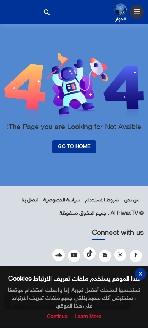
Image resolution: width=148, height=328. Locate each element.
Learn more (88, 317)
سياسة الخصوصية (61, 200)
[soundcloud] (58, 255)
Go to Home (74, 147)
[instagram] (105, 256)
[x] (120, 255)
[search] (46, 12)
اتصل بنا (30, 200)
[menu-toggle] (137, 12)
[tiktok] (89, 253)
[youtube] (74, 256)
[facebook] (136, 256)
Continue (57, 317)
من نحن (131, 200)
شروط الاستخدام (102, 200)
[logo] (120, 12)
